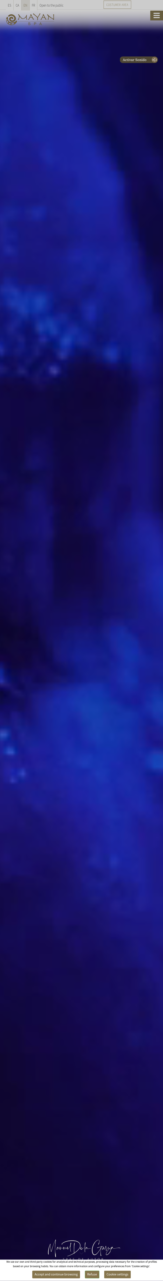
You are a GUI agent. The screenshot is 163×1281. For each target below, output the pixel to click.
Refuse (92, 1274)
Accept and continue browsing (56, 1274)
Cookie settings (117, 1274)
